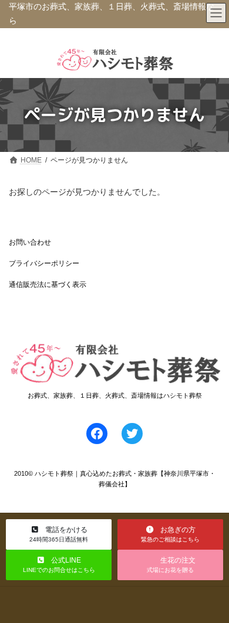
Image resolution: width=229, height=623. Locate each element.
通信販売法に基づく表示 (47, 284)
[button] (59, 534)
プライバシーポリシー (44, 263)
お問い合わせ (30, 242)
